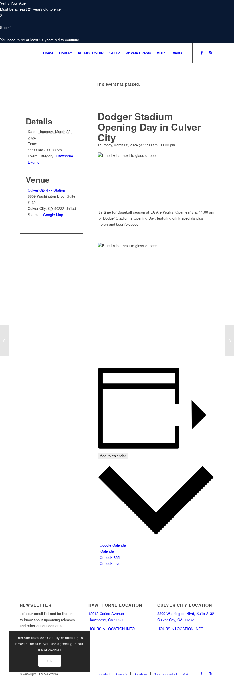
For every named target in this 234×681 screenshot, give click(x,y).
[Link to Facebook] (201, 52)
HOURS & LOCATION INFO (111, 628)
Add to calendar (113, 456)
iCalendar (107, 551)
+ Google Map (51, 214)
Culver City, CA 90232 (175, 619)
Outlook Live (110, 563)
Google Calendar (113, 545)
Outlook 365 (110, 557)
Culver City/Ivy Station (46, 190)
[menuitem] (48, 53)
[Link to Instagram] (210, 52)
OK (49, 660)
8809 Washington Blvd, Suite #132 (185, 613)
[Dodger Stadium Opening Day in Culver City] (4, 340)
